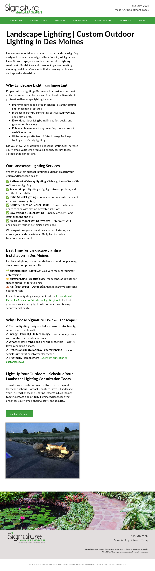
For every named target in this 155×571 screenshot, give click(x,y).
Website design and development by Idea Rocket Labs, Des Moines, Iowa (97, 564)
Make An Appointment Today (132, 9)
